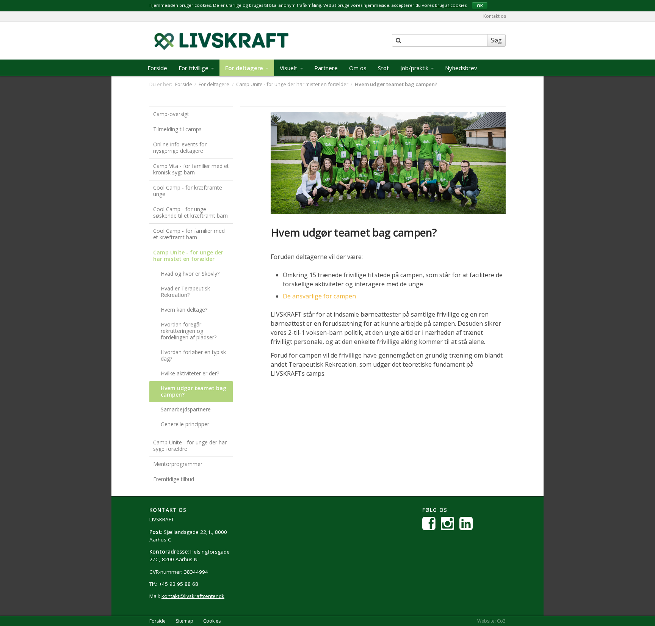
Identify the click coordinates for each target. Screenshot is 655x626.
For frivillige (194, 68)
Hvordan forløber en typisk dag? (193, 355)
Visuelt (289, 68)
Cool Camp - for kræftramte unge (187, 191)
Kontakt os (494, 16)
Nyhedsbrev (461, 68)
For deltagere (245, 68)
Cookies (212, 621)
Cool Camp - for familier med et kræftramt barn (189, 234)
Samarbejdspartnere (186, 409)
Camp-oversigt (171, 114)
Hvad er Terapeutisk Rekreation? (185, 291)
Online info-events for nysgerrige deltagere (180, 147)
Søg (496, 40)
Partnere (326, 68)
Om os (358, 68)
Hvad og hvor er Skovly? (190, 273)
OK (480, 5)
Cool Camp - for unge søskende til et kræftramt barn (190, 212)
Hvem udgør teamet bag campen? (193, 391)
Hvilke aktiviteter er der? (190, 373)
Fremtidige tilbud (173, 479)
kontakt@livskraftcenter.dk (192, 596)
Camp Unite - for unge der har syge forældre (190, 445)
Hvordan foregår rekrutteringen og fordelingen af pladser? (188, 331)
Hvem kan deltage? (184, 309)
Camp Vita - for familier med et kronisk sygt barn (191, 169)
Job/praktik (415, 68)
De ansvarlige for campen (319, 296)
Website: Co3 (491, 621)
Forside (157, 68)
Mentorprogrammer (177, 464)
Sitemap (184, 621)
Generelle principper (185, 424)
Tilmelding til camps (177, 129)
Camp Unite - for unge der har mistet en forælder (188, 255)
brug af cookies (451, 5)
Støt (383, 68)
